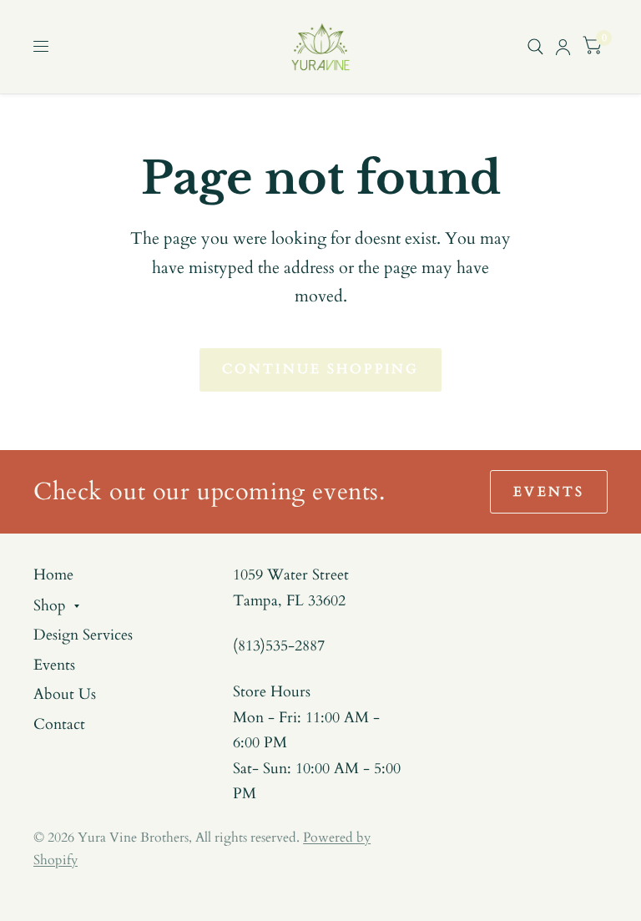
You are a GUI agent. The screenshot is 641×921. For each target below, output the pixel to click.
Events (54, 665)
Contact (59, 724)
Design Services (83, 635)
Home (53, 574)
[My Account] (563, 47)
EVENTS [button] (548, 492)
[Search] (535, 47)
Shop (49, 605)
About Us (64, 694)
